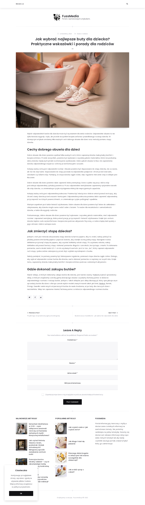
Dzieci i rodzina (82, 34)
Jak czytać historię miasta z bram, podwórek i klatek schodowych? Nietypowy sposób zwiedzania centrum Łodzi (37, 447)
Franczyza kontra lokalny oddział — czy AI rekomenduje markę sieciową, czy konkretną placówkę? (39, 464)
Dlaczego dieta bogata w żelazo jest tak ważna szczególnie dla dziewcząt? (78, 456)
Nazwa (72, 363)
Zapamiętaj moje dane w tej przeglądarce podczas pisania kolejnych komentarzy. (74, 394)
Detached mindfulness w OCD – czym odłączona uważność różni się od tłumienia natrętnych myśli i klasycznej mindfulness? (39, 430)
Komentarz (72, 340)
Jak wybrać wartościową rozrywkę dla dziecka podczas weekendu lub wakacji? (38, 478)
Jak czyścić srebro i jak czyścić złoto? (78, 428)
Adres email (72, 373)
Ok (21, 493)
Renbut (102, 283)
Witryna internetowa (72, 383)
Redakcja (20, 4)
